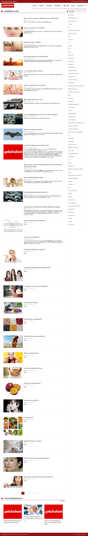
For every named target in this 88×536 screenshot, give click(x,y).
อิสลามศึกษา (57, 6)
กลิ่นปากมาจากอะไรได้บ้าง (31, 400)
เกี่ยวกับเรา (79, 534)
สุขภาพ (73, 6)
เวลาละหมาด (80, 6)
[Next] (47, 493)
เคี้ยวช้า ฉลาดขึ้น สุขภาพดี (31, 353)
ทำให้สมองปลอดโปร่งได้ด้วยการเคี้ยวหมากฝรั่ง (37, 268)
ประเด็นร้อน (49, 6)
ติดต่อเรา (85, 534)
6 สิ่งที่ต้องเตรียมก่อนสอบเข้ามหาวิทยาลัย (35, 192)
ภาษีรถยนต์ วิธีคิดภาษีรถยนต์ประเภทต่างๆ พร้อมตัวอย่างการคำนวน (12, 522)
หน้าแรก (35, 6)
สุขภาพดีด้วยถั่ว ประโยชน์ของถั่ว (33, 319)
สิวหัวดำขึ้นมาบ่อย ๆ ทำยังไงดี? (32, 42)
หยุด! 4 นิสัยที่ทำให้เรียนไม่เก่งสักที (33, 178)
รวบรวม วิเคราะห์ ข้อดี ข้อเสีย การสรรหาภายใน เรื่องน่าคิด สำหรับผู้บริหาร (52, 522)
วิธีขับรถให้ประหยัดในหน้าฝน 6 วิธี (33, 100)
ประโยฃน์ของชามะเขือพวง (31, 303)
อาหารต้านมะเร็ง (28, 417)
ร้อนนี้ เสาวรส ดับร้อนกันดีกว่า (32, 383)
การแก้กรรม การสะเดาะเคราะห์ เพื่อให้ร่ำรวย (36, 286)
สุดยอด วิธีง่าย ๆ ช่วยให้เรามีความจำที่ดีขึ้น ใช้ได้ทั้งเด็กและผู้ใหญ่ (42, 207)
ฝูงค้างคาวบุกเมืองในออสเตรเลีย (33, 130)
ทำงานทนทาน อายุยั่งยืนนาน (32, 237)
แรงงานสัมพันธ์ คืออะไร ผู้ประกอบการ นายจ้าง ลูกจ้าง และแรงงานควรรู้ (33, 518)
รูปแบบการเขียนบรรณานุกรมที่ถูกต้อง (34, 221)
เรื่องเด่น (41, 6)
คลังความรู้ (66, 6)
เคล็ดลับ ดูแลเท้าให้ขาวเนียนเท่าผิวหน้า (35, 85)
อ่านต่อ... (50, 22)
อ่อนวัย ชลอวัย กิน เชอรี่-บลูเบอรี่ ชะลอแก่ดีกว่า (37, 458)
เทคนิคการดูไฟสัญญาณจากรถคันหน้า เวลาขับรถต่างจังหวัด (40, 115)
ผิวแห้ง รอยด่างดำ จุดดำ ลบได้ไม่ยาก (34, 28)
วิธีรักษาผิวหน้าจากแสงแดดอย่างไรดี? (34, 336)
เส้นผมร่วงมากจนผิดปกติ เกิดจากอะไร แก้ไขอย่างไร (38, 477)
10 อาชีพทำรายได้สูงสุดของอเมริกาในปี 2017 (36, 145)
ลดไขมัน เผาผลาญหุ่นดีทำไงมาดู (33, 368)
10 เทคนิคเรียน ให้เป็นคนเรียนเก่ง (33, 71)
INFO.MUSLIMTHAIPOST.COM (79, 1)
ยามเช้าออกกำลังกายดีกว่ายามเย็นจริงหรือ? (36, 57)
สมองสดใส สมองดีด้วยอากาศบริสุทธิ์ (34, 249)
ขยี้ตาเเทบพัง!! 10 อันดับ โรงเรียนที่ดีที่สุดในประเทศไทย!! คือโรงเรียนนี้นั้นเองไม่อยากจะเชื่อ (43, 166)
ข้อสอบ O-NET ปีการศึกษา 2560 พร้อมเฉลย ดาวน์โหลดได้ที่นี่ (41, 18)
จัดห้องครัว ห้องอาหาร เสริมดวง (33, 441)
